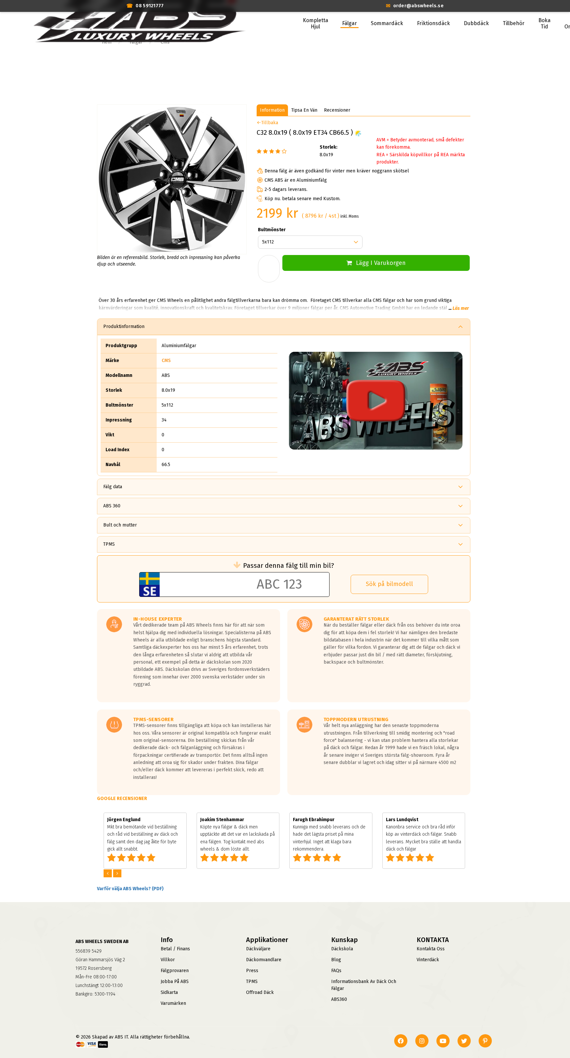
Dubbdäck (476, 23)
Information (272, 110)
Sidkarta (169, 992)
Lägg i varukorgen (381, 263)
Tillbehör (513, 23)
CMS (166, 360)
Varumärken (173, 1003)
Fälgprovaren (175, 970)
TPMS (252, 981)
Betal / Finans (175, 949)
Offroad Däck (260, 992)
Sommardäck (387, 23)
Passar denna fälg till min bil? (288, 565)
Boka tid (544, 23)
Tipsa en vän (304, 110)
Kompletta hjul (315, 23)
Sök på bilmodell (389, 584)
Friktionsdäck (433, 23)
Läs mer (461, 308)
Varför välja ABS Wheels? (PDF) (130, 889)
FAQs (336, 970)
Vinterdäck (428, 960)
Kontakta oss (431, 949)
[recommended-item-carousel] (108, 873)
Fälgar (349, 23)
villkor (168, 960)
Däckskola (342, 949)
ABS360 (339, 999)
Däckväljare (258, 949)
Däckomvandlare (263, 960)
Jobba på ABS (175, 981)
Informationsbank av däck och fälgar (363, 985)
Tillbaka (269, 123)
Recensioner (337, 110)
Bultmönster (272, 230)
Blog (336, 960)
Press (252, 970)
